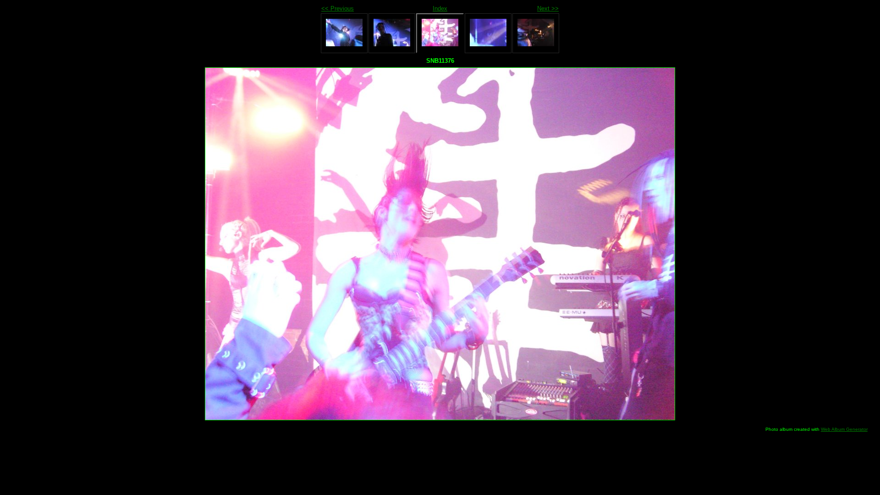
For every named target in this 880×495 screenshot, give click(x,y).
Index (440, 8)
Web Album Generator (844, 429)
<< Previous (337, 8)
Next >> (548, 8)
